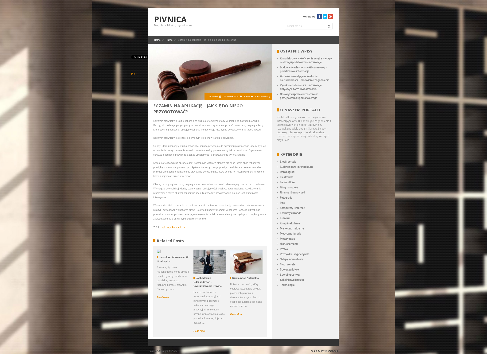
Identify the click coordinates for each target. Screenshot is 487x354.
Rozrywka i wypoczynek (294, 254)
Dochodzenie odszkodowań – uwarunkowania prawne (207, 282)
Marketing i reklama (292, 228)
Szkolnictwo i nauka (292, 279)
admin (215, 96)
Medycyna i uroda (290, 233)
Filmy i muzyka (289, 187)
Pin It (134, 73)
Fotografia (286, 197)
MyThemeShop (329, 350)
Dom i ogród (287, 171)
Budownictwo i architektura (296, 166)
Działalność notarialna (245, 278)
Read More (163, 297)
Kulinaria (285, 218)
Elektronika (286, 177)
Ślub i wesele (287, 264)
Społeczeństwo (289, 269)
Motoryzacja (287, 238)
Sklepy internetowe (291, 259)
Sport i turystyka (290, 274)
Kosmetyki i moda (290, 213)
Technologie (287, 284)
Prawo (247, 96)
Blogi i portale (288, 161)
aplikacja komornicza (173, 227)
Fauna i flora (287, 182)
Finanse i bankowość (292, 192)
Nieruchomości (289, 243)
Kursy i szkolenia (290, 223)
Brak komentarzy (263, 96)
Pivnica (170, 19)
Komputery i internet (292, 207)
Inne (282, 202)
